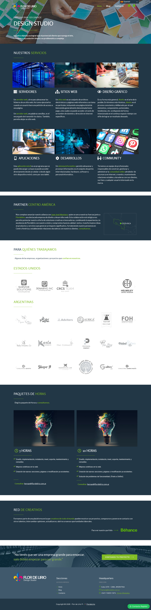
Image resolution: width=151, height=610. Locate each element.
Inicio (99, 6)
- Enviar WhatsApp (123, 593)
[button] (16, 286)
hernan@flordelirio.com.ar (110, 590)
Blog (108, 6)
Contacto (119, 6)
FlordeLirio (91, 604)
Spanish (126, 2)
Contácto (61, 593)
